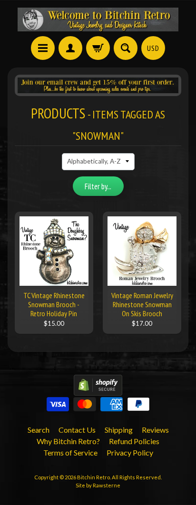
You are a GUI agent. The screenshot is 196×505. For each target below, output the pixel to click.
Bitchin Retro (93, 477)
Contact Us (77, 429)
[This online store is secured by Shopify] (98, 389)
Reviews (155, 429)
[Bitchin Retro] (98, 19)
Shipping (119, 429)
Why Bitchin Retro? (68, 441)
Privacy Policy (130, 452)
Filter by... (98, 186)
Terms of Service (70, 452)
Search (38, 429)
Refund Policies (134, 441)
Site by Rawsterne (98, 485)
